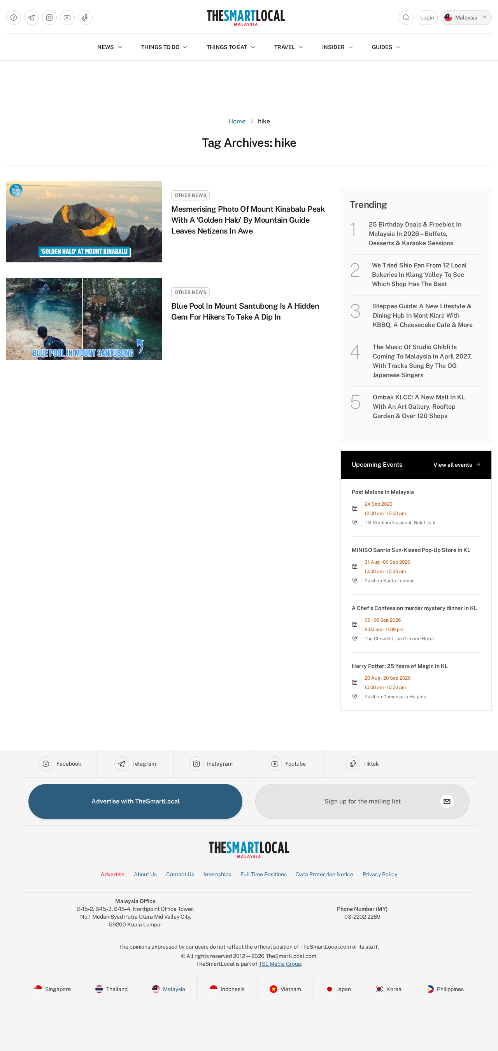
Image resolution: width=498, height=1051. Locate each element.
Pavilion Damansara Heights (395, 696)
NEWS (105, 47)
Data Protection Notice (324, 874)
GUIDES (382, 47)
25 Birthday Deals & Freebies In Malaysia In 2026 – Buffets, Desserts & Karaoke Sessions (415, 234)
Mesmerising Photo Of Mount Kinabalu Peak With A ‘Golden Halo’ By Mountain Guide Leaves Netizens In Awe (247, 220)
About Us (145, 874)
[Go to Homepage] (246, 17)
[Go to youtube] (67, 17)
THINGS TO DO (160, 47)
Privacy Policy (380, 874)
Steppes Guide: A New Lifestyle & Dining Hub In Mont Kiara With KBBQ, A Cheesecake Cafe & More (423, 315)
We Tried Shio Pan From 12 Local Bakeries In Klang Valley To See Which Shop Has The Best (419, 275)
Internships (217, 874)
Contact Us (180, 874)
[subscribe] (447, 801)
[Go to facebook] (13, 17)
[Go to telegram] (31, 17)
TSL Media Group (280, 964)
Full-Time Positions (263, 874)
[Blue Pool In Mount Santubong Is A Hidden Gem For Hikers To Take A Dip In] (84, 318)
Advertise (112, 874)
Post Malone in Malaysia (383, 492)
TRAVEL (284, 47)
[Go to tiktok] (85, 17)
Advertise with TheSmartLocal (135, 801)
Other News (190, 195)
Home (236, 121)
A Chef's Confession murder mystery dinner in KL (414, 608)
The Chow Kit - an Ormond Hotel (399, 638)
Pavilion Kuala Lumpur (389, 580)
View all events (452, 465)
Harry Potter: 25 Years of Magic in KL (400, 666)
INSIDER (333, 47)
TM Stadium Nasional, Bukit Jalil (400, 523)
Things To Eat (227, 47)
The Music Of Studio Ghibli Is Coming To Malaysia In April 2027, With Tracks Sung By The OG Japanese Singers (422, 361)
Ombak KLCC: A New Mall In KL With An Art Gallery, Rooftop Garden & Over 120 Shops (419, 407)
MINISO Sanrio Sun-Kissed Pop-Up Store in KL (411, 550)
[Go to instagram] (49, 17)
